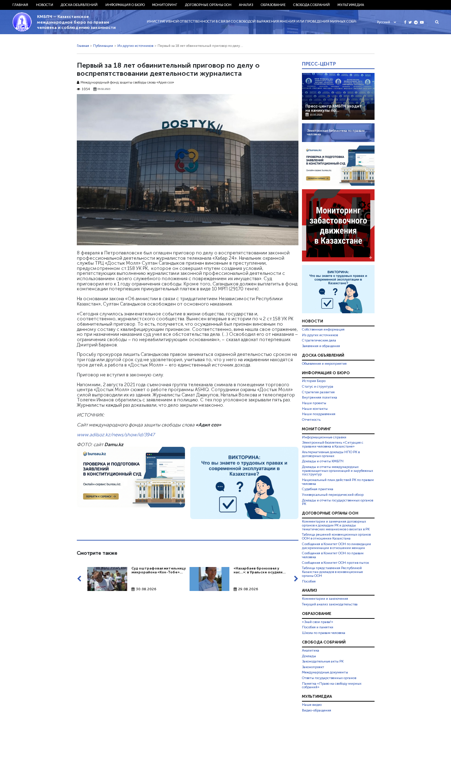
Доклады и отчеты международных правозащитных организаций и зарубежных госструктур (337, 471)
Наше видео (312, 705)
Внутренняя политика (319, 397)
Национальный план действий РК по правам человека (338, 482)
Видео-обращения (316, 710)
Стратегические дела (319, 340)
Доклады (309, 656)
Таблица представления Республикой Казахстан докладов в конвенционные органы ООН (332, 572)
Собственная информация (323, 329)
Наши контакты (315, 409)
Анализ (246, 5)
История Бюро (314, 381)
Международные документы (325, 672)
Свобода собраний (311, 5)
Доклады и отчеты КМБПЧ (323, 461)
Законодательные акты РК (323, 661)
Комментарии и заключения (325, 599)
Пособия (309, 581)
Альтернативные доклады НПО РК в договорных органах (331, 454)
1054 (86, 89)
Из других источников (135, 46)
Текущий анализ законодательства (330, 604)
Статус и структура (317, 386)
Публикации (103, 46)
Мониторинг (164, 5)
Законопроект (313, 667)
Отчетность (311, 420)
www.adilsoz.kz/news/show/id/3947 (116, 434)
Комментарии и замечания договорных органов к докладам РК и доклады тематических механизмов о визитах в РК (336, 525)
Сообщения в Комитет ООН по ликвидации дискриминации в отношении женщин (336, 546)
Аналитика (310, 650)
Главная (20, 5)
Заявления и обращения (321, 346)
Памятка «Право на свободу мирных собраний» (332, 686)
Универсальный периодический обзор (333, 495)
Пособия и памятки (317, 627)
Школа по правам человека (323, 633)
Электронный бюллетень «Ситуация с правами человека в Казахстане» (332, 444)
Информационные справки (324, 437)
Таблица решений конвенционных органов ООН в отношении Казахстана (336, 537)
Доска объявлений (79, 5)
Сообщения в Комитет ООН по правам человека (333, 555)
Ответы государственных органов (329, 678)
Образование (273, 5)
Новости (44, 5)
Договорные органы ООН (208, 5)
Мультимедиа (351, 5)
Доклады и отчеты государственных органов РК (337, 502)
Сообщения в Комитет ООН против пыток (335, 563)
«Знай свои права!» (317, 622)
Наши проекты (314, 403)
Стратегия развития (318, 392)
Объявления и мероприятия (324, 364)
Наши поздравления (318, 414)
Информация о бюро (125, 5)
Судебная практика (317, 489)
